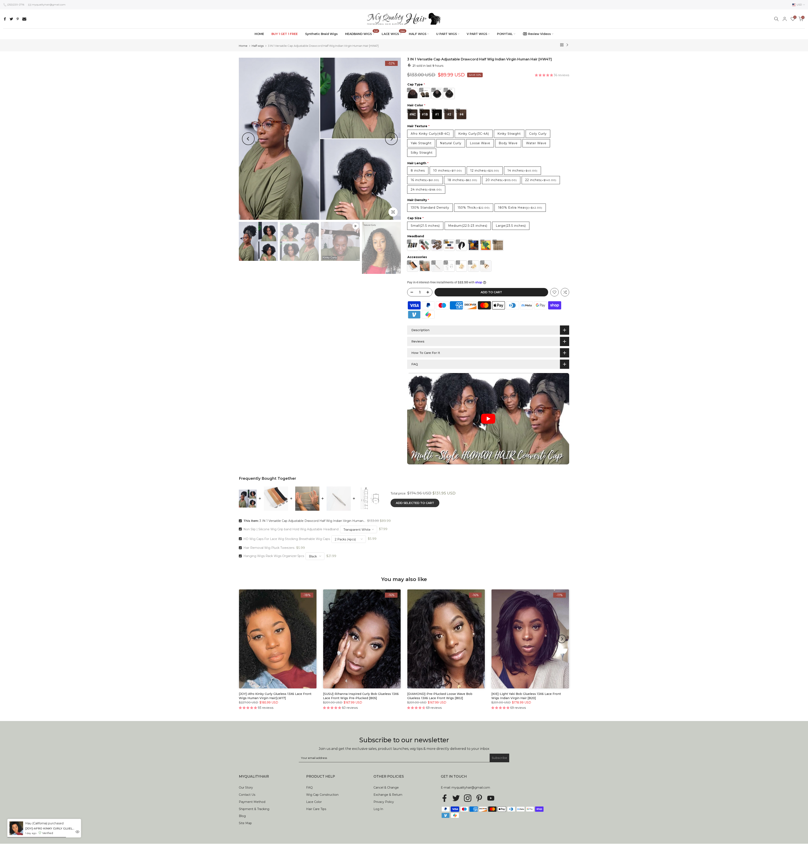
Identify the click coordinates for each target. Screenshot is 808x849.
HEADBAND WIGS (361, 33)
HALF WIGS (417, 34)
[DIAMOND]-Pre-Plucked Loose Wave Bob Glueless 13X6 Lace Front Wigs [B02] (439, 696)
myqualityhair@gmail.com (48, 4)
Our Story (246, 787)
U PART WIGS (446, 34)
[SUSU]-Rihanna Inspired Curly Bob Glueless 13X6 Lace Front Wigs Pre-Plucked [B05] (361, 696)
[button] (544, 75)
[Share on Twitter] (11, 18)
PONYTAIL (505, 34)
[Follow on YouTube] (490, 798)
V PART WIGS (477, 34)
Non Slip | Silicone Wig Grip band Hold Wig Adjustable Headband (291, 529)
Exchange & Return (387, 795)
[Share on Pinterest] (17, 18)
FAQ (309, 787)
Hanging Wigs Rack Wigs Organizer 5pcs (273, 556)
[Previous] (248, 138)
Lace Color (314, 802)
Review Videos (539, 34)
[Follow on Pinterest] (479, 798)
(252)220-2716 (15, 4)
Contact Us (247, 795)
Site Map (245, 823)
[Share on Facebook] (5, 18)
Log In (378, 809)
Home (243, 45)
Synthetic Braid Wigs (321, 34)
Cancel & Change (386, 787)
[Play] (488, 419)
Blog (242, 816)
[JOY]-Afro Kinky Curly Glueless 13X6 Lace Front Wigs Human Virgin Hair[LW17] (275, 696)
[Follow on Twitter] (456, 798)
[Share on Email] (24, 18)
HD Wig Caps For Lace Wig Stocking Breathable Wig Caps (286, 539)
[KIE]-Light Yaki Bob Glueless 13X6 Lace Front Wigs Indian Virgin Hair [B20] (526, 696)
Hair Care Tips (316, 809)
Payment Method (252, 802)
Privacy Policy (383, 802)
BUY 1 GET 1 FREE (284, 34)
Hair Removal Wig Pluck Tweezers (268, 548)
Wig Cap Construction (322, 795)
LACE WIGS (393, 33)
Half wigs (258, 45)
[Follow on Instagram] (467, 798)
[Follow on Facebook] (444, 798)
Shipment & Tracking (254, 809)
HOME (259, 34)
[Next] (391, 138)
